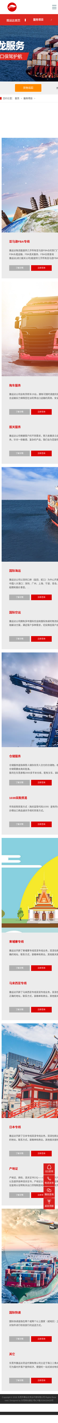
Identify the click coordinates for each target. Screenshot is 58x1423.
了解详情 (19, 268)
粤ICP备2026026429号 (43, 1400)
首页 (17, 98)
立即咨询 (41, 268)
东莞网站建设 (27, 1400)
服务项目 (38, 19)
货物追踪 (28, 87)
